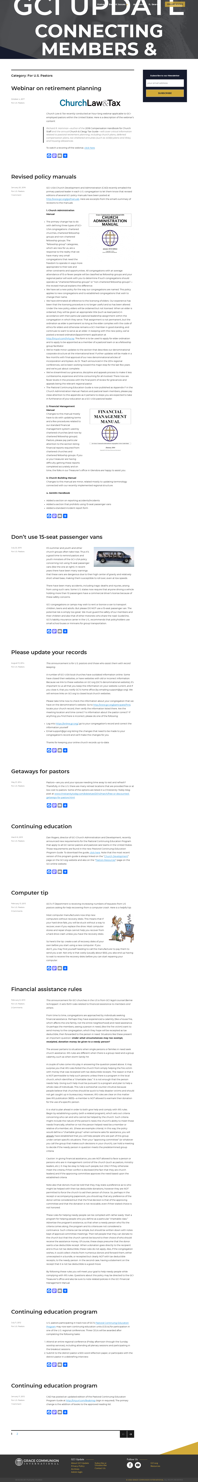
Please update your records (49, 652)
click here (89, 148)
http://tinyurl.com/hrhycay (60, 338)
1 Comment (16, 195)
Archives (138, 4)
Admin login (76, 1472)
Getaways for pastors (40, 771)
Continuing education (41, 826)
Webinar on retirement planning (56, 88)
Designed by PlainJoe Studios (28, 1480)
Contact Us (100, 1468)
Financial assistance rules (46, 989)
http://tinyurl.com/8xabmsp (81, 1401)
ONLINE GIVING (175, 4)
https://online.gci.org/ (67, 724)
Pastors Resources (105, 860)
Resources (155, 1466)
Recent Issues (117, 4)
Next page (130, 1434)
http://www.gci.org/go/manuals (62, 199)
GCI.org (154, 1463)
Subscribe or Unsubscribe (101, 1464)
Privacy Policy (77, 1466)
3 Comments (16, 911)
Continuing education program (54, 1312)
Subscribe (165, 93)
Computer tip (29, 893)
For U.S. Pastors (17, 103)
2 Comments (16, 1008)
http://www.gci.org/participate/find (111, 705)
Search (156, 4)
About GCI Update (80, 1463)
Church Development (116, 856)
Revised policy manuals (43, 177)
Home (100, 4)
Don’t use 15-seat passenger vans (57, 537)
